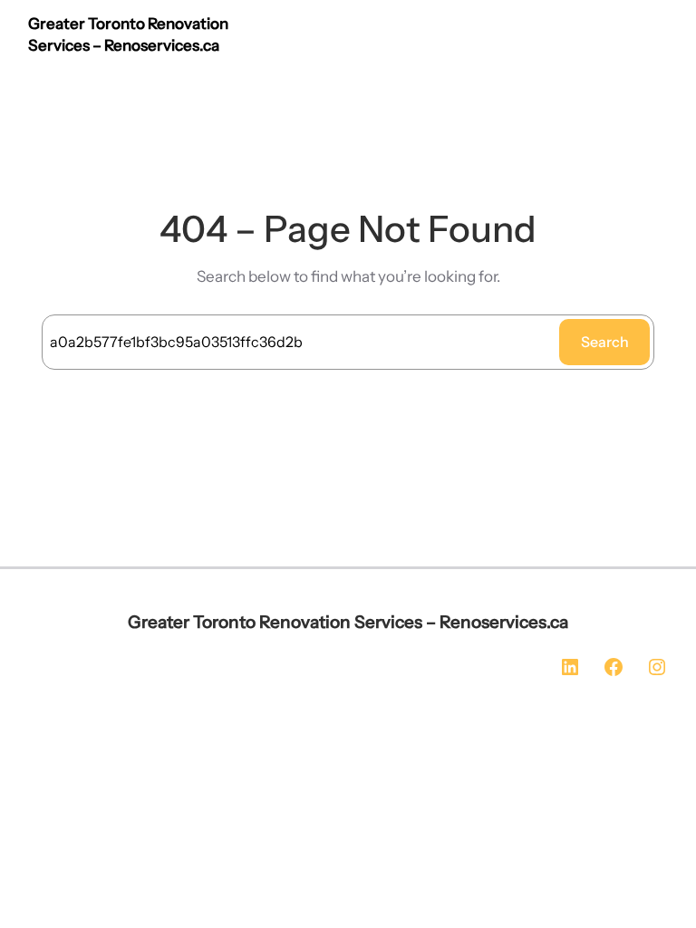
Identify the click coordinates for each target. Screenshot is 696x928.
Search (605, 342)
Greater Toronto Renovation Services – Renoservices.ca (348, 622)
